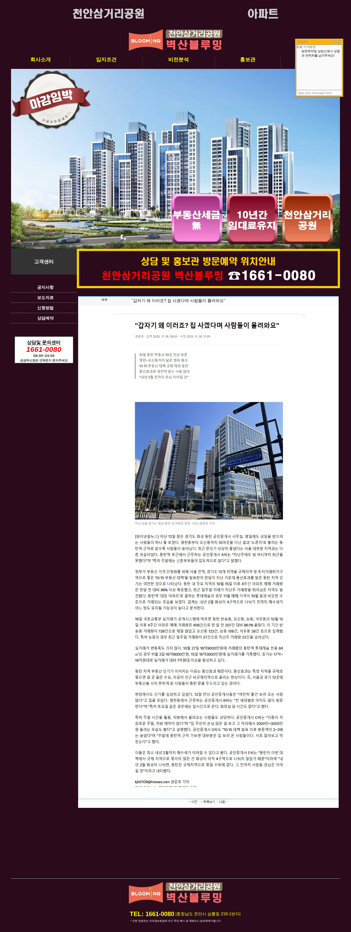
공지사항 (45, 287)
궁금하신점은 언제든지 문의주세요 (44, 360)
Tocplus (302, 41)
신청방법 (45, 308)
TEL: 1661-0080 (152, 913)
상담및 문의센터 (44, 342)
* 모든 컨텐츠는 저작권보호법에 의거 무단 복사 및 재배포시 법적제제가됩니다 (176, 920)
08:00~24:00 (43, 356)
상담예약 (45, 318)
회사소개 (40, 59)
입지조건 (106, 59)
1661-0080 (43, 349)
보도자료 (45, 297)
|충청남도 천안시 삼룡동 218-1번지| (208, 914)
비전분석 (178, 59)
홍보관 (247, 59)
